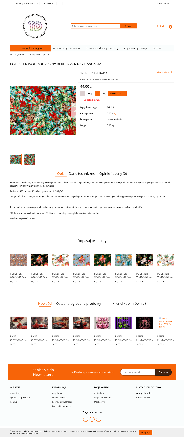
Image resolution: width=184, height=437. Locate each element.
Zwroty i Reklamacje (61, 406)
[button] (15, 387)
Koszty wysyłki (143, 397)
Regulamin (57, 393)
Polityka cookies (59, 397)
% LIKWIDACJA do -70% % (66, 48)
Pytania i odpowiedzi (20, 397)
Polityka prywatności (62, 401)
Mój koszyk (99, 401)
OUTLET (157, 48)
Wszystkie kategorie (32, 48)
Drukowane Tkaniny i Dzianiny (102, 48)
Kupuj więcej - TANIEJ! (135, 48)
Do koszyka (115, 93)
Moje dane (99, 393)
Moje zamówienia (102, 397)
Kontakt (13, 401)
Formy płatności (144, 393)
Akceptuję (145, 432)
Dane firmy (15, 393)
